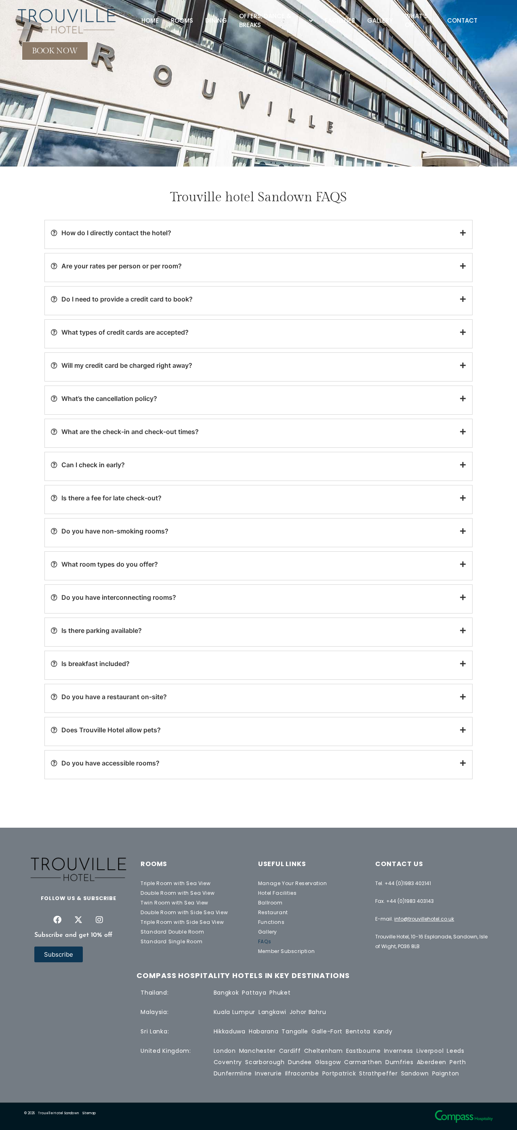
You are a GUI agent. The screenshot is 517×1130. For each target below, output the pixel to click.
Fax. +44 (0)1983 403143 (404, 901)
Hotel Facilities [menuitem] (277, 893)
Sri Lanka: (155, 1031)
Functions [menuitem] (271, 922)
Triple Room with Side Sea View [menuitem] (182, 922)
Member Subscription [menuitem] (286, 951)
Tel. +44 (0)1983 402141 (403, 883)
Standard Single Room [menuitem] (171, 941)
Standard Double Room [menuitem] (172, 931)
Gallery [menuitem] (267, 931)
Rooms (182, 20)
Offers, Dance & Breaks (265, 21)
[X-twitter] (78, 920)
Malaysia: (154, 1012)
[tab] (258, 232)
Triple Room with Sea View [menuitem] (175, 883)
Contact (462, 20)
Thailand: (154, 993)
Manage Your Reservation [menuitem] (292, 883)
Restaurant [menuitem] (273, 912)
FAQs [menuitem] (264, 941)
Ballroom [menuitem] (270, 902)
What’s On (416, 21)
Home (150, 20)
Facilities (340, 20)
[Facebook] (57, 920)
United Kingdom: (166, 1051)
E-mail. (414, 918)
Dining (216, 20)
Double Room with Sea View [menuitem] (177, 893)
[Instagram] (99, 920)
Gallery (380, 20)
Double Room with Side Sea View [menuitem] (184, 912)
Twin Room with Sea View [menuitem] (174, 902)
